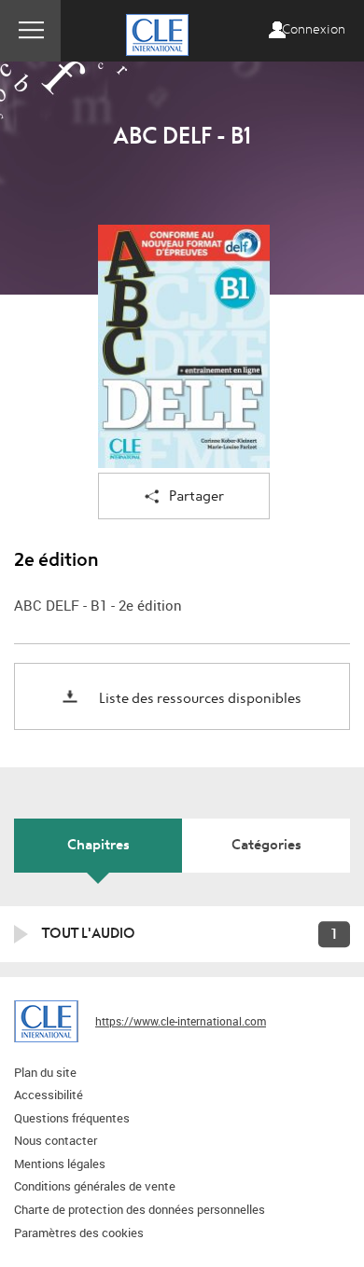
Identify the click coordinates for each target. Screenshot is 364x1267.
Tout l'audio (88, 933)
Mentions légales (59, 1163)
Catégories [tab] (266, 844)
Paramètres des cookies (79, 1232)
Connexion (313, 29)
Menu (30, 31)
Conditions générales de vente (94, 1185)
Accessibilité (48, 1094)
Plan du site (45, 1072)
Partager (196, 496)
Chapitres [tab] (98, 844)
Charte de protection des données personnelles (139, 1209)
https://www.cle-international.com (180, 1020)
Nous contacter (55, 1140)
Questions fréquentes (72, 1117)
